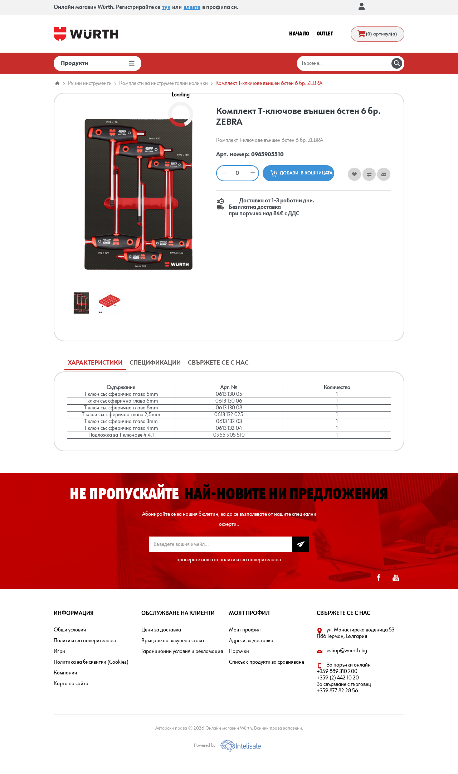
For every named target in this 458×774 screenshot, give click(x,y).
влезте (192, 7)
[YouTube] (395, 577)
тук (166, 7)
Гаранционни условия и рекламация (182, 651)
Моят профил (244, 630)
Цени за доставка (161, 630)
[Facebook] (378, 577)
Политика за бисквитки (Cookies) (91, 662)
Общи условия (70, 630)
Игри (59, 651)
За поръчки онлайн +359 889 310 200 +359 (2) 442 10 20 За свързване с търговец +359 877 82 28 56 (344, 678)
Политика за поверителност (85, 641)
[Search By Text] (396, 63)
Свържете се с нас (218, 363)
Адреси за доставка (251, 641)
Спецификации (155, 363)
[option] (81, 303)
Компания (65, 673)
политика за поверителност (250, 560)
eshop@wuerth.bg (347, 651)
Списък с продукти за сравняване (266, 662)
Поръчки (239, 651)
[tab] (95, 363)
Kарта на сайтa (71, 684)
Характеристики (95, 363)
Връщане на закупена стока (172, 641)
